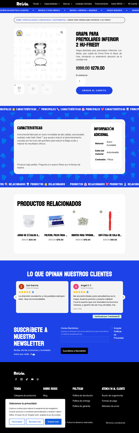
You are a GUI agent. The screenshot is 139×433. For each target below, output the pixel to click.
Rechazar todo (35, 421)
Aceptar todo (53, 421)
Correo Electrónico (70, 328)
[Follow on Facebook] (16, 379)
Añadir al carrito (94, 90)
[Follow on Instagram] (21, 379)
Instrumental (59, 20)
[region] (35, 413)
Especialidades (30, 20)
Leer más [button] (77, 309)
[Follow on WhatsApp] (38, 379)
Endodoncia (45, 20)
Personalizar (17, 421)
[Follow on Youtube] (32, 379)
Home (18, 20)
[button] (61, 32)
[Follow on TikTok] (27, 379)
